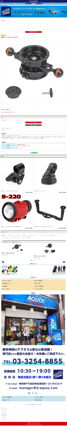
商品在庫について (7, 283)
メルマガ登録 (38, 404)
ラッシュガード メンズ (15, 237)
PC (38, 423)
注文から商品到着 (39, 286)
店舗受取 (5, 286)
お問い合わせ (4, 130)
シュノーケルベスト (5, 237)
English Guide (38, 400)
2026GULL (3, 235)
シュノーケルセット (43, 235)
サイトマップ (3, 417)
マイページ (27, 404)
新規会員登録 (32, 404)
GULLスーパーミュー (33, 235)
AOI (18, 235)
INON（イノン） (18, 147)
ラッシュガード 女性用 (26, 237)
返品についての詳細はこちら (6, 128)
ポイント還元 (6, 289)
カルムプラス (24, 235)
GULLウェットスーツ (53, 235)
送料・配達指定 (38, 280)
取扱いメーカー (6, 400)
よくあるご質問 (38, 289)
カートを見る (3, 410)
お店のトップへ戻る (4, 408)
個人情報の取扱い (4, 415)
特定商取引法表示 (4, 413)
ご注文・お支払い (7, 280)
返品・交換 (37, 283)
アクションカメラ (11, 235)
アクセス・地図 (38, 397)
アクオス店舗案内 (7, 397)
